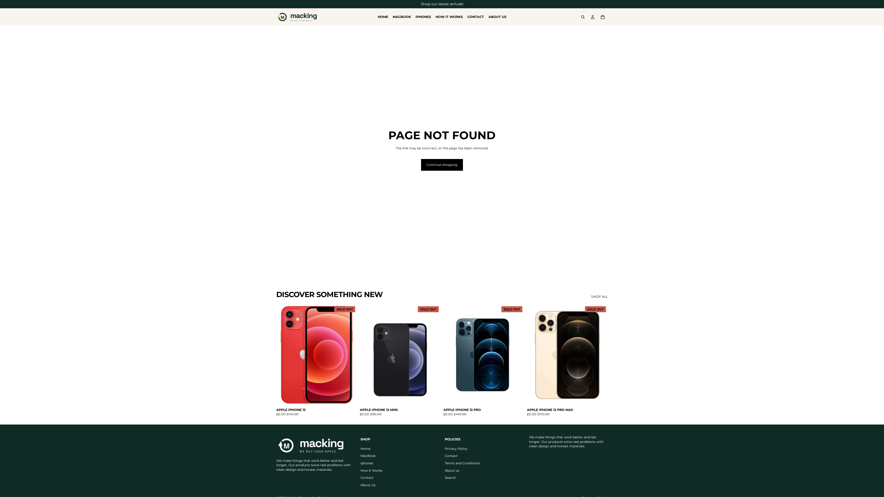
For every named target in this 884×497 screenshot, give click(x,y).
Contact (367, 478)
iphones (367, 463)
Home (365, 448)
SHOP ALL (599, 297)
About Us (368, 485)
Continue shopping (442, 165)
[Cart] (603, 17)
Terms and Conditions (462, 463)
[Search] (583, 17)
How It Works (371, 470)
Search (450, 478)
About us (452, 470)
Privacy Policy (456, 448)
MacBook (368, 456)
